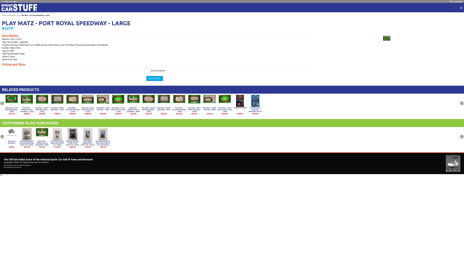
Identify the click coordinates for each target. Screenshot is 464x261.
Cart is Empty (457, 2)
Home (4, 15)
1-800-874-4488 (10, 2)
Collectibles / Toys (13, 15)
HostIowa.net (17, 167)
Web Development (9, 165)
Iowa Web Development (24, 165)
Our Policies (43, 162)
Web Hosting (7, 167)
